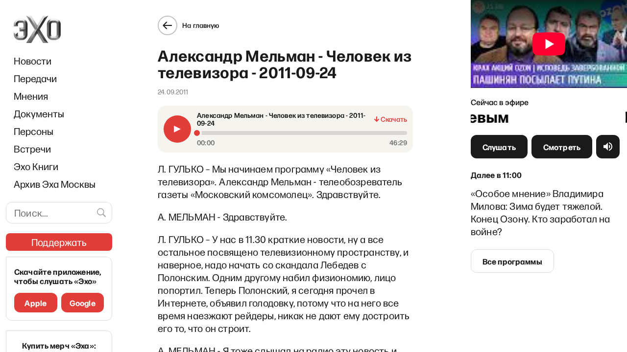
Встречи (32, 148)
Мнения (31, 95)
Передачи (35, 78)
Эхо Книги (36, 166)
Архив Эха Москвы (55, 183)
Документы (39, 113)
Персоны (33, 131)
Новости (32, 60)
